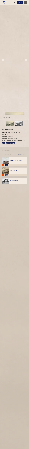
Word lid (20, 2)
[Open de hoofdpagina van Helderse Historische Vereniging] (3, 2)
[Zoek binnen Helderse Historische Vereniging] (26, 6)
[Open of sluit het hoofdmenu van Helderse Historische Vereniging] (25, 2)
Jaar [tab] (8, 154)
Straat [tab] (21, 154)
